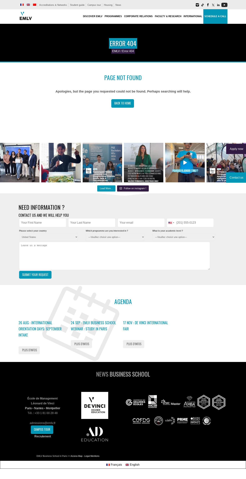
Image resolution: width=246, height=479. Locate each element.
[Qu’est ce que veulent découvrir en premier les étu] (61, 162)
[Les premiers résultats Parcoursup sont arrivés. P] (143, 162)
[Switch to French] (22, 5)
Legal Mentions (91, 456)
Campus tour (94, 5)
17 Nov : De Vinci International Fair (145, 325)
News (118, 5)
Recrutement (42, 436)
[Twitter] (213, 6)
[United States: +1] (171, 222)
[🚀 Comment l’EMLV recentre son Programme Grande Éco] (102, 162)
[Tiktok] (202, 6)
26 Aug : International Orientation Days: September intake (40, 329)
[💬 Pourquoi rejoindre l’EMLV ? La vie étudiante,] (185, 162)
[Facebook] (208, 6)
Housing (108, 5)
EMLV (116, 51)
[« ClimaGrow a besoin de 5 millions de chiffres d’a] (19, 162)
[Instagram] (197, 6)
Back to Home (122, 103)
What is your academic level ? (167, 231)
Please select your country (33, 231)
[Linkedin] (218, 6)
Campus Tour (42, 429)
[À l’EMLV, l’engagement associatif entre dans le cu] (226, 162)
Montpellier (53, 408)
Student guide (77, 5)
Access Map (76, 456)
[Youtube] (224, 6)
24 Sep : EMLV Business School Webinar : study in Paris (93, 325)
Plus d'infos (29, 350)
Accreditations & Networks (53, 5)
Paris (28, 408)
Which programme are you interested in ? (107, 231)
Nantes (38, 408)
